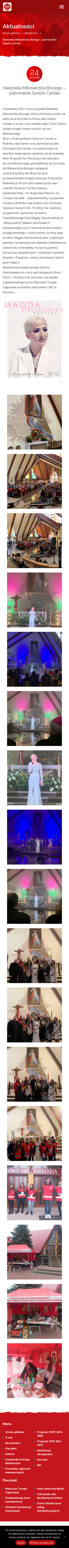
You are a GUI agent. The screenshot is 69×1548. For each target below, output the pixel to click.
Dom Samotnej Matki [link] (50, 1488)
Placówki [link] (11, 1448)
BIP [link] (39, 1465)
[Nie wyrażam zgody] (64, 1537)
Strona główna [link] (14, 1432)
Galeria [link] (9, 1454)
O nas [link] (9, 1437)
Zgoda (20, 1542)
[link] (7, 6)
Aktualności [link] (12, 1443)
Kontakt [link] (42, 1459)
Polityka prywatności (41, 1542)
